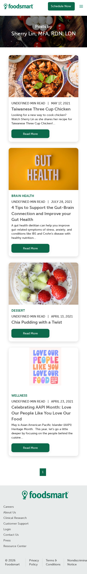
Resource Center (14, 546)
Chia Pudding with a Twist (36, 322)
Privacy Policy (34, 562)
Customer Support (16, 523)
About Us (9, 512)
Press (7, 540)
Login (7, 529)
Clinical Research (15, 518)
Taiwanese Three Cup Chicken (41, 109)
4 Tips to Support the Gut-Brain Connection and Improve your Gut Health (43, 213)
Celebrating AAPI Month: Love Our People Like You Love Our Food (41, 413)
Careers (8, 507)
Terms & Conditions (53, 562)
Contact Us (11, 535)
